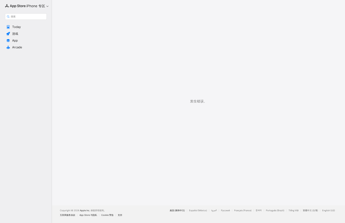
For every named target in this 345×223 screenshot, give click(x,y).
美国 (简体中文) (177, 210)
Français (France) (243, 210)
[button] (26, 27)
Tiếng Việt (293, 210)
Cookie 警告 (107, 215)
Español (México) (198, 210)
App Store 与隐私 (88, 215)
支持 (120, 215)
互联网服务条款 (67, 215)
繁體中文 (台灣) (310, 210)
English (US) (328, 210)
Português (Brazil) (275, 210)
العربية (214, 210)
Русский (225, 210)
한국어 (259, 210)
